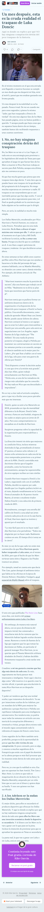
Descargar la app (33, 901)
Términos (32, 893)
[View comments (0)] (12, 49)
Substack (10, 907)
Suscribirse (25, 3)
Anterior (9, 883)
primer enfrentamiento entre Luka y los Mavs (18, 618)
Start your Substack (14, 901)
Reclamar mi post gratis (22, 865)
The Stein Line (31, 612)
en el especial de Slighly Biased (21, 578)
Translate (7, 10)
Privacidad (23, 893)
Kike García (12, 42)
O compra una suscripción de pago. (22, 871)
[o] (22, 596)
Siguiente (34, 883)
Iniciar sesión (36, 3)
